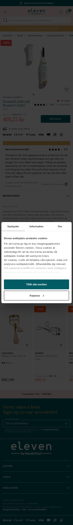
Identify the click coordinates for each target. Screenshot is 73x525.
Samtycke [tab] (13, 226)
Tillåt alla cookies (36, 284)
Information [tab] (36, 226)
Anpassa (34, 295)
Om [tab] (60, 226)
